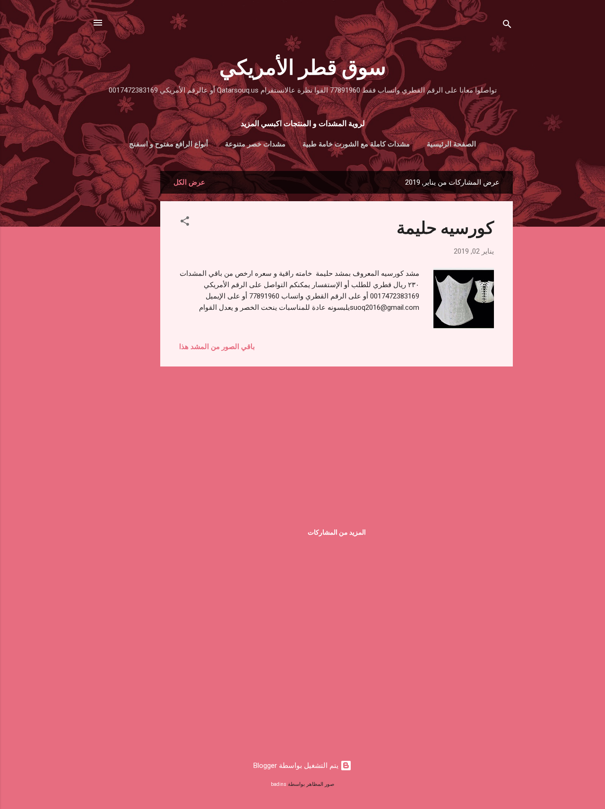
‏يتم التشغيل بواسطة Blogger (296, 765)
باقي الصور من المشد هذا (217, 346)
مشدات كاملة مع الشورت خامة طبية (356, 144)
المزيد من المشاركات (337, 532)
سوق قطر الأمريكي (302, 66)
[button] (184, 222)
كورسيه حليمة (445, 226)
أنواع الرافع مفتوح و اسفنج (168, 144)
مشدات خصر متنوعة (255, 144)
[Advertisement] (122, 312)
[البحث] (507, 25)
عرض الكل (189, 182)
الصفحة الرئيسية (451, 144)
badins (278, 784)
